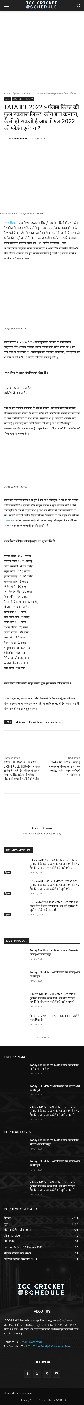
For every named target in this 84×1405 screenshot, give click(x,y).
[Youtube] (56, 1373)
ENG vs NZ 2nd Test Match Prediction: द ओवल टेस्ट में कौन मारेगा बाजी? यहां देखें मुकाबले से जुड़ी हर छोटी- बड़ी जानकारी (54, 905)
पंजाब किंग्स (10, 223)
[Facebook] (20, 148)
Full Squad (20, 721)
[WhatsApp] (47, 148)
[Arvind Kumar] (6, 139)
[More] (56, 148)
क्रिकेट (16, 93)
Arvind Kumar (19, 138)
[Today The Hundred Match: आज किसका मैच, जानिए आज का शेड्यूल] (15, 957)
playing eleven (53, 721)
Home (7, 93)
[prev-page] (6, 922)
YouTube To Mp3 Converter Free (49, 1346)
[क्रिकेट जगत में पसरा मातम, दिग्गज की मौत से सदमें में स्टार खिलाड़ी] (15, 1022)
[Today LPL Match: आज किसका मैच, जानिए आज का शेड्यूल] (15, 978)
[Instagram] (37, 1373)
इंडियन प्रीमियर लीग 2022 (23, 99)
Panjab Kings (35, 721)
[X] (29, 148)
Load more (40, 1036)
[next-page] (12, 922)
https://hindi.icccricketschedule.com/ (42, 833)
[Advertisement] (42, 49)
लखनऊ (10, 520)
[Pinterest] (38, 148)
